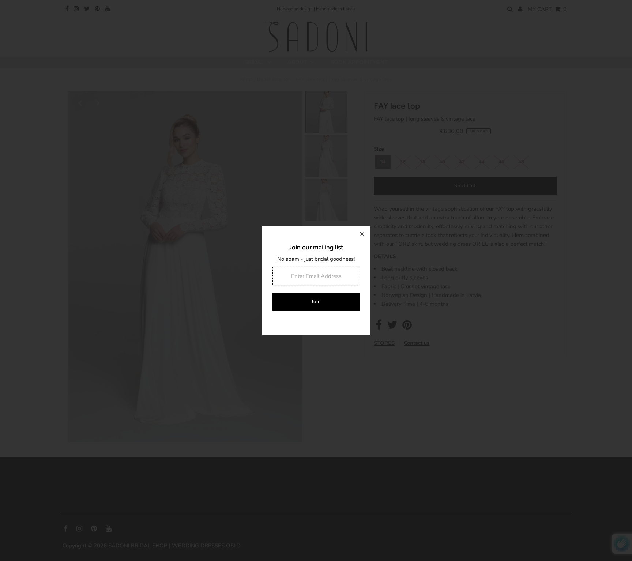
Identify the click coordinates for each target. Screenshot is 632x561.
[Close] (362, 234)
